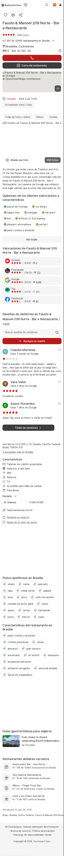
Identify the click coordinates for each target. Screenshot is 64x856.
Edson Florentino (23, 404)
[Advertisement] (32, 551)
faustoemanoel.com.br (20, 510)
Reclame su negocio (18, 517)
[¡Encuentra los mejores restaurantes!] (11, 4)
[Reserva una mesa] (32, 58)
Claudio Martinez (23, 350)
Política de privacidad (43, 831)
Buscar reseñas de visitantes (21, 332)
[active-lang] (54, 4)
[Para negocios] (25, 4)
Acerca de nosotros (21, 831)
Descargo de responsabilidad (28, 834)
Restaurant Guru (42, 841)
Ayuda (48, 834)
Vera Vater (18, 382)
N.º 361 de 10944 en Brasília (26, 40)
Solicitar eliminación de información (41, 826)
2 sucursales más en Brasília (17, 452)
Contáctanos (14, 826)
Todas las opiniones (26, 427)
